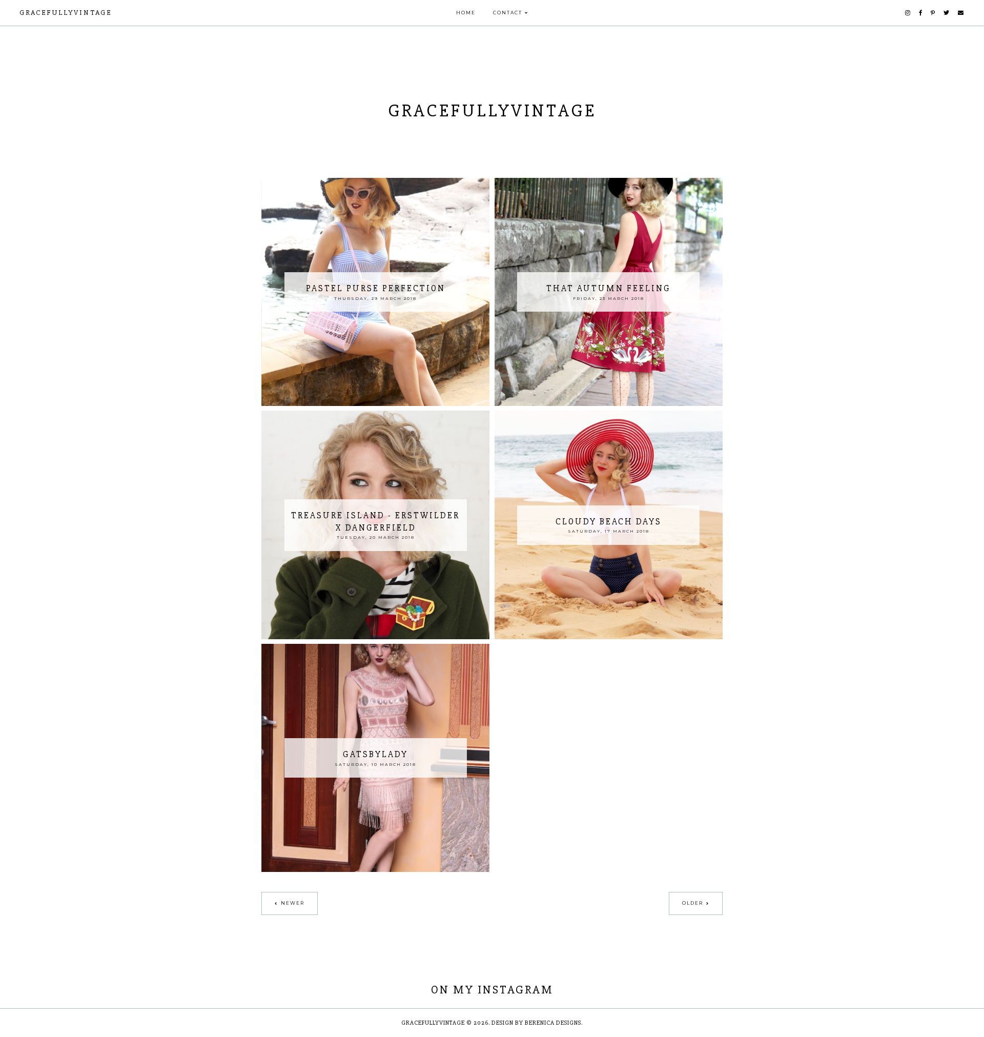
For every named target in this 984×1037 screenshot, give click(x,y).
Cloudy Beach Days (609, 521)
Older (692, 903)
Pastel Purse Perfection (375, 288)
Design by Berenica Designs (536, 1023)
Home (466, 12)
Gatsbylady (375, 754)
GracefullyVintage (65, 12)
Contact (507, 12)
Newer (292, 903)
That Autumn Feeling (608, 288)
